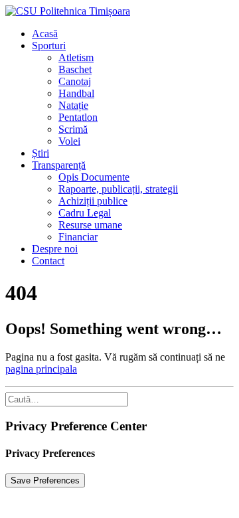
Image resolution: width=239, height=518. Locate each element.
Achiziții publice (92, 201)
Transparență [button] (59, 165)
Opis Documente (93, 177)
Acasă (45, 33)
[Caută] (66, 398)
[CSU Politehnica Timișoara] (119, 11)
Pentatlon (78, 117)
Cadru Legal (84, 212)
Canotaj (74, 81)
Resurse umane (90, 224)
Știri (40, 153)
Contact (48, 260)
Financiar (78, 236)
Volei (69, 141)
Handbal (76, 93)
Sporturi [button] (49, 45)
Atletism (76, 57)
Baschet (75, 69)
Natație (73, 105)
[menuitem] (133, 34)
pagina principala (41, 369)
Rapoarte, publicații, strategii (118, 189)
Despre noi (55, 248)
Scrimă (73, 129)
